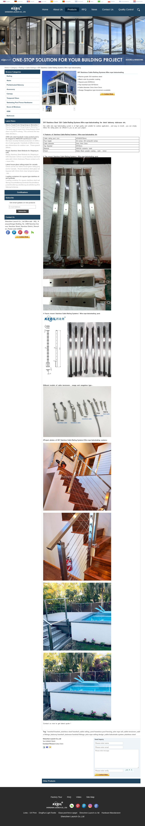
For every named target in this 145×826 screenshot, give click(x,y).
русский (43, 1)
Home (45, 9)
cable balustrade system (114, 734)
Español (55, 1)
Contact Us (107, 9)
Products (72, 9)
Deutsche (20, 1)
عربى (102, 1)
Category (14, 67)
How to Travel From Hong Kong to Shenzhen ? (22, 125)
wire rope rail (118, 732)
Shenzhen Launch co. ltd (89, 813)
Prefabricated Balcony (15, 85)
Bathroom (10, 116)
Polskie (113, 1)
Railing (21, 67)
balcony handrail (57, 734)
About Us (58, 9)
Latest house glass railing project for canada (21, 164)
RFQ (84, 9)
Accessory (11, 89)
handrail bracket (53, 732)
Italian (91, 1)
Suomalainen (125, 1)
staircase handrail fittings (75, 734)
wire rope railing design (95, 734)
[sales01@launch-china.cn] (50, 747)
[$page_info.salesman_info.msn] (44, 747)
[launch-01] (47, 747)
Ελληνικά (80, 1)
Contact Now (22, 236)
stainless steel (130, 734)
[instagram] (26, 232)
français (32, 1)
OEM (8, 111)
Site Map (90, 797)
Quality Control (125, 9)
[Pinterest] (20, 232)
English (8, 1)
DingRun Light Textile (47, 813)
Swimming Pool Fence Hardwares (19, 102)
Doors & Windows (14, 107)
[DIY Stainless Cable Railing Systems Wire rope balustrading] (59, 88)
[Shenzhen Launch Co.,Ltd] (15, 13)
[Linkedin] (14, 232)
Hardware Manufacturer (111, 813)
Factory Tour (56, 797)
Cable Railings (31, 67)
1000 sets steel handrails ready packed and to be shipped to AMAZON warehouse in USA (22, 138)
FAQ (69, 797)
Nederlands (139, 1)
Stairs (9, 80)
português (68, 1)
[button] (68, 63)
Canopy (10, 94)
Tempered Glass (13, 98)
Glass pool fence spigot (67, 813)
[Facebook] (8, 232)
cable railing (84, 732)
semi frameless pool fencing (101, 732)
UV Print (33, 813)
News (94, 9)
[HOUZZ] (32, 232)
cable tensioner (130, 732)
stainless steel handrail (70, 732)
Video (78, 797)
